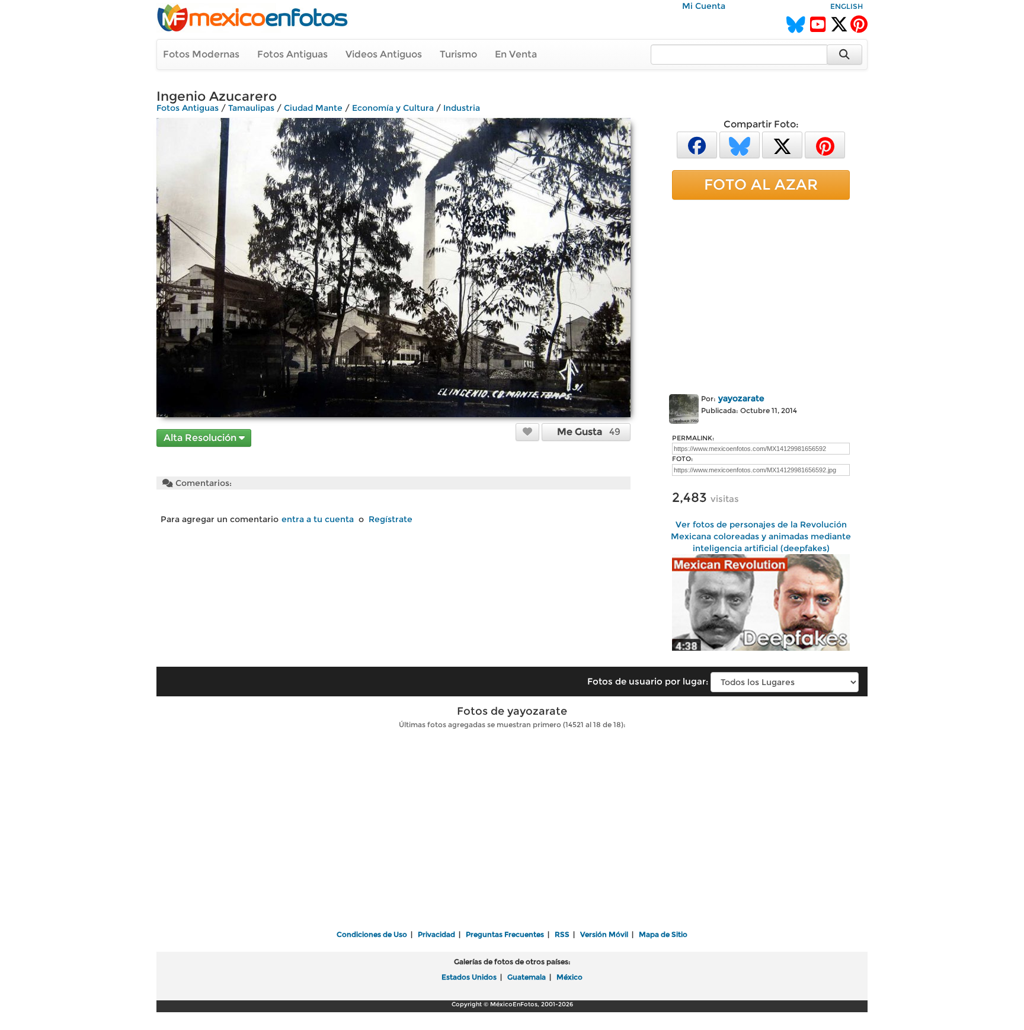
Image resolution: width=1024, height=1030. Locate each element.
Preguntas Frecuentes (505, 934)
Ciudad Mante (313, 108)
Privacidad (436, 934)
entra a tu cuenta (317, 519)
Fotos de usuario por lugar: (647, 681)
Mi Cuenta (703, 6)
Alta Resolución (201, 437)
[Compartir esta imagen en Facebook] (697, 144)
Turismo (458, 54)
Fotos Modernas (201, 54)
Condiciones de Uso (372, 934)
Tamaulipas (251, 108)
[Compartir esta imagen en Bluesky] (739, 144)
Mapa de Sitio (663, 934)
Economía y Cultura (393, 108)
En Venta (516, 54)
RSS (562, 934)
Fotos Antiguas (292, 54)
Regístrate (390, 519)
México (569, 977)
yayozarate (741, 398)
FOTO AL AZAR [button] (761, 184)
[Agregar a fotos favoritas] (527, 431)
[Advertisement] (760, 295)
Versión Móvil (604, 934)
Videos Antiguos (383, 54)
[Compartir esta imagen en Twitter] (782, 144)
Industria (461, 108)
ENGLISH (846, 6)
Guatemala (526, 977)
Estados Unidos (469, 977)
